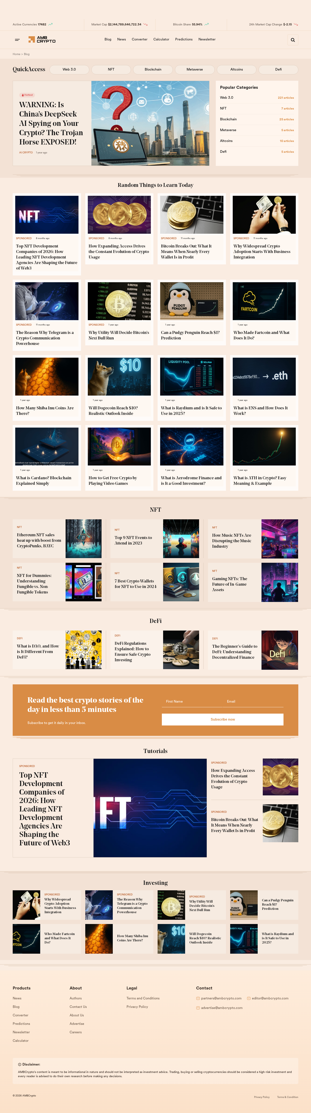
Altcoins (236, 69)
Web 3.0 (69, 69)
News (121, 39)
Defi (278, 69)
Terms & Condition (287, 1097)
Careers (76, 1032)
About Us (77, 1015)
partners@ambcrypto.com (221, 998)
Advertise (77, 1024)
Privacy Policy (137, 1007)
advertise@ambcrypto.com (222, 1008)
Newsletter (207, 39)
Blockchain (153, 69)
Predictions (184, 39)
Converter (139, 39)
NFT (111, 69)
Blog (108, 39)
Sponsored (24, 238)
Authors (76, 998)
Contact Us (78, 1007)
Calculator (161, 39)
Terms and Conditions (143, 998)
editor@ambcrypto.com (270, 998)
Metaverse (195, 69)
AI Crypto (26, 152)
